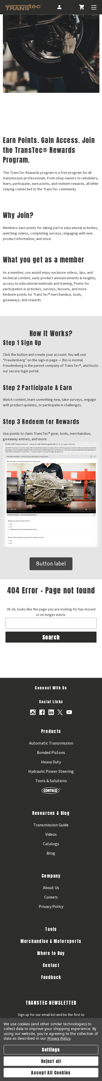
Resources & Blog (51, 813)
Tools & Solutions (51, 781)
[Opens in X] (60, 712)
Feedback (51, 977)
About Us (51, 888)
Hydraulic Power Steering (51, 771)
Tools (51, 929)
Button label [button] (51, 564)
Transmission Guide (51, 825)
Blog (51, 853)
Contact (51, 965)
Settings (51, 1049)
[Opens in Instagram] (33, 712)
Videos (51, 834)
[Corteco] (51, 790)
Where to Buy (51, 953)
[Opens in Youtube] (69, 712)
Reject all (51, 1061)
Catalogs (51, 844)
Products (51, 731)
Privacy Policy (51, 907)
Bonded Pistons (51, 753)
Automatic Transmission (51, 743)
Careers (51, 897)
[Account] (59, 7)
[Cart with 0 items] (81, 7)
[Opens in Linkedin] (51, 712)
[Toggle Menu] (94, 7)
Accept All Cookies (51, 1072)
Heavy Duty (51, 762)
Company (51, 876)
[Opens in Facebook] (42, 712)
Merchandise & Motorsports (50, 941)
